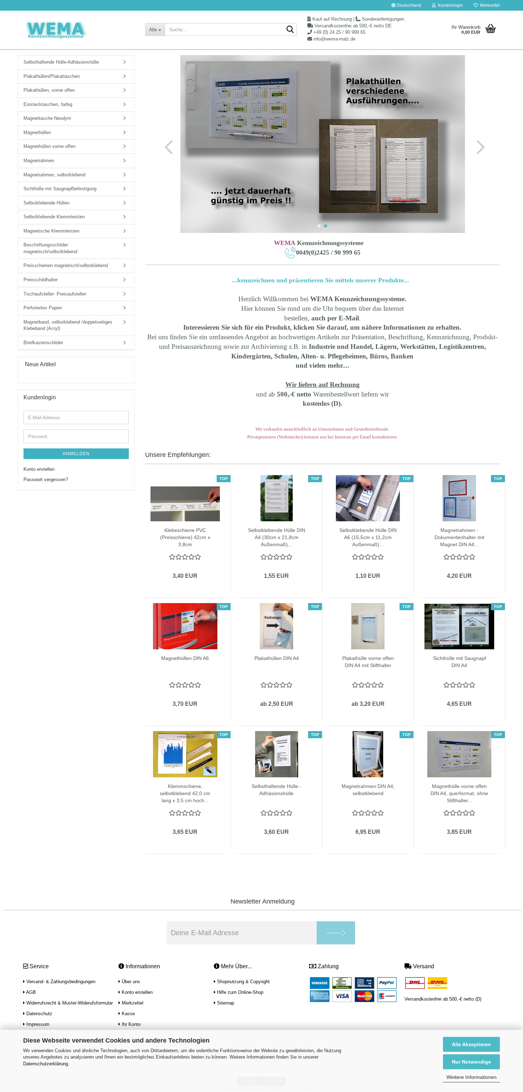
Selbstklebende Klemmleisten (54, 216)
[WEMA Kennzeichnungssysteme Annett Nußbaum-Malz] (78, 30)
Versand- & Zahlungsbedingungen (60, 981)
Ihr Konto (130, 1024)
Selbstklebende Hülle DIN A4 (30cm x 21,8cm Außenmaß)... (276, 537)
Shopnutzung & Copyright (243, 981)
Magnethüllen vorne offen (49, 146)
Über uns (130, 981)
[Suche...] (290, 29)
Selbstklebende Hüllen (46, 203)
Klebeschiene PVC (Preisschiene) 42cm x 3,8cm (185, 537)
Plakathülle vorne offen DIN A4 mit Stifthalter (368, 661)
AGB (30, 992)
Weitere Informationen (472, 1077)
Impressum (37, 1024)
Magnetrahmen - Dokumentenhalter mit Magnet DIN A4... (459, 537)
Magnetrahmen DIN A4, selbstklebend (368, 789)
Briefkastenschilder (43, 342)
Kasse (127, 1013)
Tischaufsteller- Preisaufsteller (54, 294)
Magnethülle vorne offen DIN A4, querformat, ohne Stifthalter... (459, 793)
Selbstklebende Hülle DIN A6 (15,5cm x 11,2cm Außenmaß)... (368, 537)
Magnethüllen (37, 132)
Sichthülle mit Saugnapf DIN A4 (459, 661)
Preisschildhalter (40, 279)
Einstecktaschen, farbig (47, 104)
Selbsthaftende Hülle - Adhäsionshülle (276, 789)
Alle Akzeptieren (471, 1044)
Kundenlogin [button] (449, 5)
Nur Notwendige (471, 1062)
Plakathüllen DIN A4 (276, 658)
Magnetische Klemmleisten (51, 231)
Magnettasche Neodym (47, 118)
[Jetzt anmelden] (336, 932)
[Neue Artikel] (126, 365)
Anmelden (76, 453)
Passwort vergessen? (45, 479)
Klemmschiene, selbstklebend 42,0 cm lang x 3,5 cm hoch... (185, 793)
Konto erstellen (38, 469)
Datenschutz (38, 1013)
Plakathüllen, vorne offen (49, 90)
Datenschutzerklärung (45, 1063)
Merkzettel (489, 5)
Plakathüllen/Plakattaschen (51, 76)
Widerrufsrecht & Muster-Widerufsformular (69, 1003)
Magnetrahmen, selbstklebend (54, 174)
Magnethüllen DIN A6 (185, 658)
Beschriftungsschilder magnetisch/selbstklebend (50, 248)
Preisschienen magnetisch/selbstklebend (65, 265)
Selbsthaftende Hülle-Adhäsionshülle (61, 62)
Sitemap (225, 1003)
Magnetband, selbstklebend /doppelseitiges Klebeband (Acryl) (67, 325)
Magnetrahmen (38, 160)
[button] (406, 5)
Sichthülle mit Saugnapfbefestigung (59, 188)
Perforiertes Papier (42, 307)
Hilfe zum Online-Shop (239, 992)
